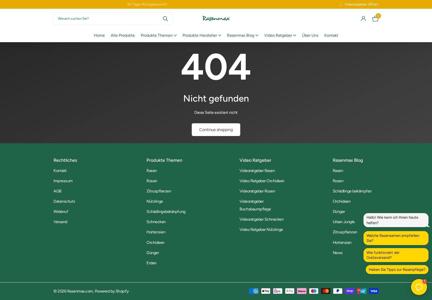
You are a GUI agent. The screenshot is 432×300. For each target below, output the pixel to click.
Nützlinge (154, 201)
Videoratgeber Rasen (257, 170)
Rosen (151, 180)
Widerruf (61, 211)
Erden (151, 263)
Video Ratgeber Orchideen (262, 180)
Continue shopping (215, 129)
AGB (58, 191)
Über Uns (310, 35)
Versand (60, 221)
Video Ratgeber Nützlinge (261, 229)
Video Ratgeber (278, 35)
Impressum (63, 180)
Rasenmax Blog (240, 35)
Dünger (152, 252)
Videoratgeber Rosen (257, 191)
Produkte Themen (156, 35)
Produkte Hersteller (199, 35)
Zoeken (165, 18)
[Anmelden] (363, 18)
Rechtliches (65, 160)
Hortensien (155, 232)
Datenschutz (64, 201)
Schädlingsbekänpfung (165, 211)
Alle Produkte (123, 35)
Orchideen (155, 242)
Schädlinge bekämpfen (352, 191)
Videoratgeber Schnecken (262, 219)
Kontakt (331, 35)
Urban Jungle (344, 221)
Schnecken (156, 221)
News (338, 252)
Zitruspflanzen (158, 191)
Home (99, 35)
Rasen (151, 170)
